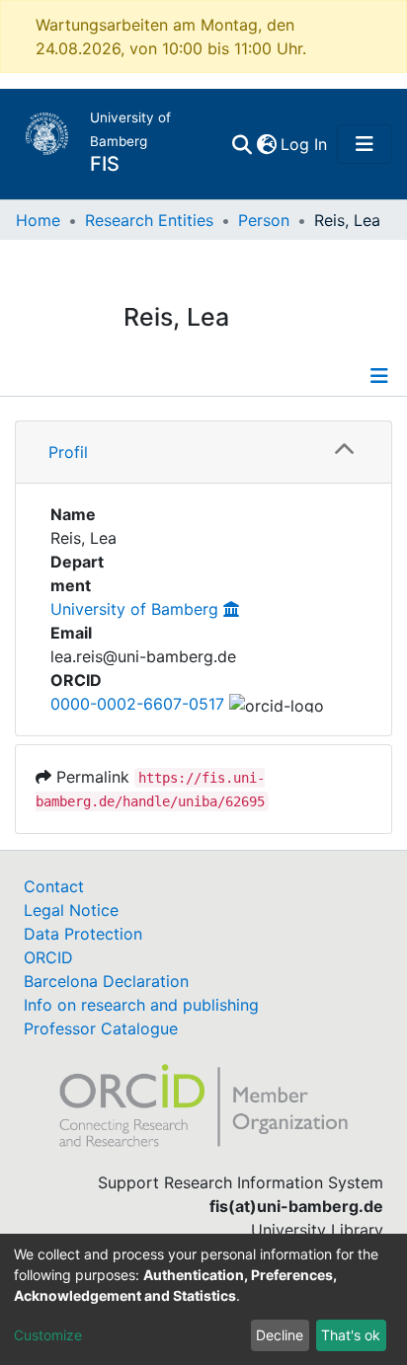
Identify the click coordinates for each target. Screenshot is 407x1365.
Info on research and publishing (141, 1005)
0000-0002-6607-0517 (137, 704)
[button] (266, 144)
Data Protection (83, 934)
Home (38, 220)
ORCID (48, 957)
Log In (305, 144)
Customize (48, 1335)
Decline (279, 1335)
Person (263, 220)
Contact (54, 886)
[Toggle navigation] (364, 144)
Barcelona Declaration (106, 981)
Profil (68, 452)
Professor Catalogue (101, 1028)
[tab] (203, 452)
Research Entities (149, 220)
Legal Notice (71, 910)
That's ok (350, 1335)
